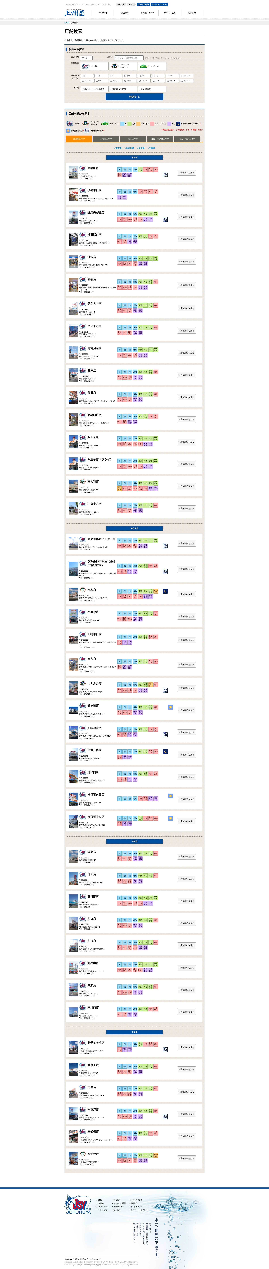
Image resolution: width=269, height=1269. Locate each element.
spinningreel (127, 1265)
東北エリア (133, 139)
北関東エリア (106, 139)
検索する (134, 96)
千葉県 (152, 148)
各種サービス (119, 1207)
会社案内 (134, 1203)
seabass (67, 1265)
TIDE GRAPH (133, 1262)
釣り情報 (117, 1200)
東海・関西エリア (187, 139)
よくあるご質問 (120, 1203)
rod (120, 1265)
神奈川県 (130, 148)
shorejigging (96, 1265)
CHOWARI (89, 1262)
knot (111, 1265)
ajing (79, 1265)
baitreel (135, 1265)
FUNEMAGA (121, 1262)
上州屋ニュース (103, 1207)
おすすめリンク (136, 1200)
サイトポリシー (136, 1207)
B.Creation (79, 1262)
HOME (99, 1200)
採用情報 (117, 1210)
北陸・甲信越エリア (160, 139)
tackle (115, 1265)
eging (74, 1265)
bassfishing (86, 1265)
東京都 (118, 148)
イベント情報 (102, 1210)
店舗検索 (100, 1203)
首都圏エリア (79, 139)
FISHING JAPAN (102, 1262)
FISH (112, 1262)
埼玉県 (141, 148)
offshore (105, 1265)
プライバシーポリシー (139, 1210)
